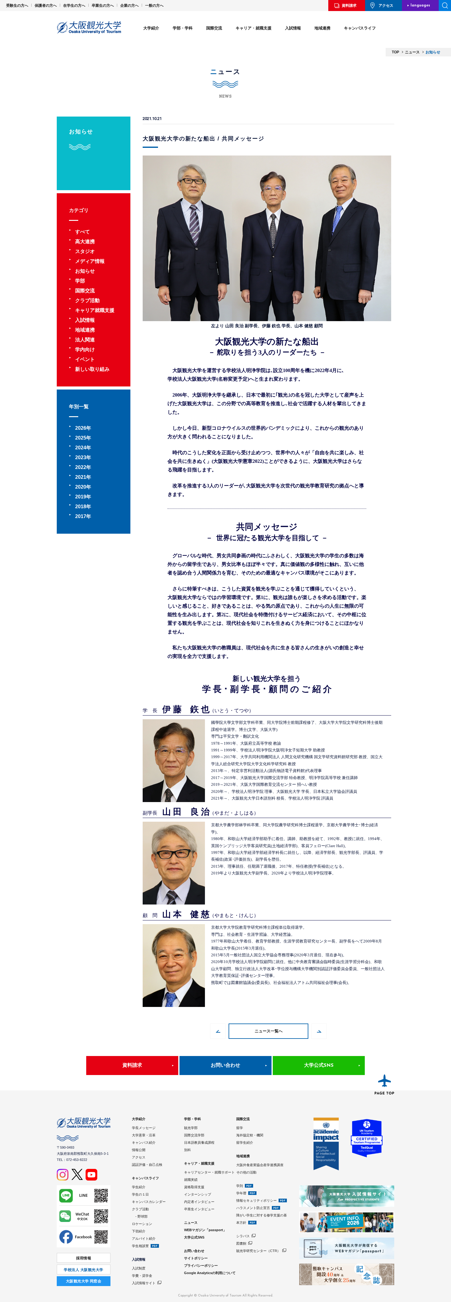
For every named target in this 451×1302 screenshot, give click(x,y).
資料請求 (349, 5)
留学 (239, 1128)
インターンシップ (197, 1194)
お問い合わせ (225, 1065)
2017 (80, 516)
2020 (80, 487)
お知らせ (85, 271)
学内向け (85, 349)
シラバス (243, 1236)
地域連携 (322, 28)
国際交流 (214, 28)
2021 (80, 477)
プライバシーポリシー (201, 1265)
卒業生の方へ (103, 5)
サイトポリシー (196, 1258)
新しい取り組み (92, 369)
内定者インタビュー (199, 1202)
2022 (80, 467)
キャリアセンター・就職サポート (209, 1172)
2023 (80, 457)
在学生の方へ (74, 5)
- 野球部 (140, 1216)
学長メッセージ (144, 1128)
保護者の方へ (46, 5)
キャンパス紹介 (144, 1142)
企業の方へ (129, 5)
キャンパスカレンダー (149, 1202)
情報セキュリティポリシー (256, 1200)
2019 (80, 496)
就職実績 (191, 1179)
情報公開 (138, 1150)
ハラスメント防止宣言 (253, 1208)
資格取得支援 (194, 1187)
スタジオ (85, 251)
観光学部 (191, 1128)
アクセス (386, 5)
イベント (85, 359)
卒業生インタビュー (199, 1209)
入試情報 (293, 28)
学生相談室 (140, 1246)
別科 (187, 1150)
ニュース (191, 1222)
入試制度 (138, 1268)
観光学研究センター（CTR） (258, 1251)
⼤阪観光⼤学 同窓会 (84, 1281)
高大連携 (85, 241)
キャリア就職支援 (94, 310)
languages (420, 5)
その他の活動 (246, 1172)
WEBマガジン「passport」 (205, 1230)
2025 (80, 437)
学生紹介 (138, 1187)
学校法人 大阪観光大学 (83, 1270)
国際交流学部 (194, 1135)
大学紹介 (151, 28)
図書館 (241, 1243)
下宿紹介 (138, 1231)
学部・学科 (183, 28)
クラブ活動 (87, 300)
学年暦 (241, 1193)
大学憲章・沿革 (144, 1135)
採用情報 (83, 1258)
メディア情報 (90, 261)
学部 (80, 280)
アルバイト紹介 (144, 1238)
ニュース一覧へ (269, 1031)
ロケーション (142, 1224)
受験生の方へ (17, 5)
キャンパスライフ (360, 28)
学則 (239, 1186)
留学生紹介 (244, 1142)
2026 (80, 428)
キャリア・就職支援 (254, 28)
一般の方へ (154, 5)
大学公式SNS (318, 1065)
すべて (82, 231)
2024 (80, 447)
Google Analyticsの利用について (210, 1273)
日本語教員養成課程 (199, 1142)
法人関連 (85, 339)
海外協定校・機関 (249, 1135)
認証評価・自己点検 (147, 1164)
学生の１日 (140, 1194)
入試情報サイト (144, 1283)
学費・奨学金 (142, 1275)
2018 (80, 506)
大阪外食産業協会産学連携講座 (259, 1165)
